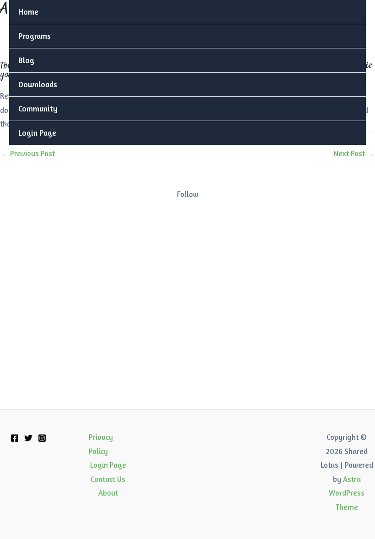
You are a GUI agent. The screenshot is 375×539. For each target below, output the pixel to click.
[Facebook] (15, 438)
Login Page (37, 132)
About (108, 492)
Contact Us (108, 479)
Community (38, 108)
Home (28, 11)
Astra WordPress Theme (346, 493)
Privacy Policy (101, 444)
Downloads (37, 84)
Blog (26, 60)
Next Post (353, 153)
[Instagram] (42, 438)
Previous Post (28, 153)
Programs (34, 36)
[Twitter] (28, 438)
